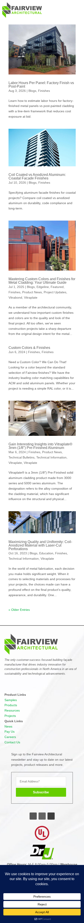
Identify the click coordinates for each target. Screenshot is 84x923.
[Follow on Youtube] (51, 816)
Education (46, 553)
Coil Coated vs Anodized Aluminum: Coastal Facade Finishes (37, 176)
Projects (10, 716)
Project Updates (55, 292)
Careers (10, 737)
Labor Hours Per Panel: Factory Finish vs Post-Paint (41, 84)
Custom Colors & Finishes (29, 348)
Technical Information (51, 457)
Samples (10, 700)
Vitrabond (15, 297)
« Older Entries (19, 609)
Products (10, 705)
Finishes (44, 91)
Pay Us (9, 731)
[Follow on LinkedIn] (42, 816)
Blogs (32, 91)
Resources (12, 710)
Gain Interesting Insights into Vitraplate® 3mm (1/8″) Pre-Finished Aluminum (40, 446)
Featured (57, 287)
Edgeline (43, 287)
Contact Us (12, 742)
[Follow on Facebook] (33, 816)
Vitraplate (30, 297)
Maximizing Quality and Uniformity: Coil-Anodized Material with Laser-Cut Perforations (40, 545)
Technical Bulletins (21, 457)
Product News (32, 292)
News (8, 726)
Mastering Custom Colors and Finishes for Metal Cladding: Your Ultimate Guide (42, 280)
